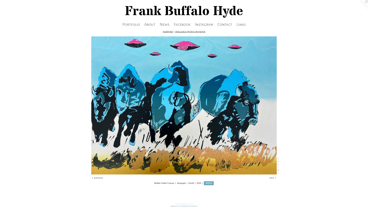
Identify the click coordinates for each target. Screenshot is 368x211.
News (164, 24)
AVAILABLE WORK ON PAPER (190, 31)
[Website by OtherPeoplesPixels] (362, 6)
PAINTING (168, 31)
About (149, 24)
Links (241, 24)
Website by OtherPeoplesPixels (184, 206)
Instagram (204, 24)
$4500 (209, 183)
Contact (224, 24)
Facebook (182, 24)
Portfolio (131, 24)
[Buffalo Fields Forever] (184, 105)
